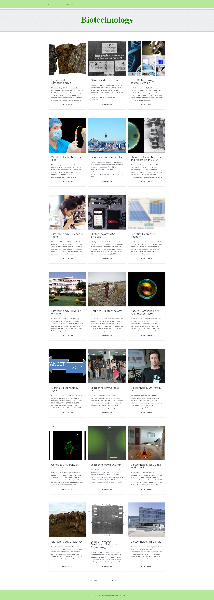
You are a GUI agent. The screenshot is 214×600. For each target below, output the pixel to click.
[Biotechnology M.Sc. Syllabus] (107, 229)
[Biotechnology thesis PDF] (67, 537)
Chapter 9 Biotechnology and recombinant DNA (146, 158)
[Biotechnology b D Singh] (107, 460)
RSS (116, 595)
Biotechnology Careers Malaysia (105, 389)
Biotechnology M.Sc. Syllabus (103, 235)
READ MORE (67, 105)
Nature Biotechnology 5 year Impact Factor (145, 312)
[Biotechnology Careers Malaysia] (107, 383)
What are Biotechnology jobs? (66, 158)
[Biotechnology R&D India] (146, 537)
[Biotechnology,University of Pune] (67, 306)
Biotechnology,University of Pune (66, 312)
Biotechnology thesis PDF (67, 541)
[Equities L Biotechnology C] (107, 306)
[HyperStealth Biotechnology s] (67, 75)
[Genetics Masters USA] (107, 75)
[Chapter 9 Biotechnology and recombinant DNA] (146, 152)
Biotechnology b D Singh (106, 464)
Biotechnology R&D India (146, 541)
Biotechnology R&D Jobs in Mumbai (146, 466)
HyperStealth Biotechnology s (61, 81)
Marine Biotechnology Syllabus (64, 389)
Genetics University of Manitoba (64, 466)
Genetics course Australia (106, 157)
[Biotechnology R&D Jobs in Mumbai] (146, 460)
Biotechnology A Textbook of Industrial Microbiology (104, 544)
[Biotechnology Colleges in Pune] (67, 229)
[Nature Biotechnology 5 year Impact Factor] (146, 306)
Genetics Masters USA (104, 80)
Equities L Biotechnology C (106, 312)
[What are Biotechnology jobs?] (67, 152)
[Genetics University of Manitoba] (67, 460)
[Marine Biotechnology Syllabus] (67, 383)
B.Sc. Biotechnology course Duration (143, 81)
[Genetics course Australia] (107, 152)
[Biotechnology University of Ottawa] (146, 383)
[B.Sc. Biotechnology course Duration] (146, 75)
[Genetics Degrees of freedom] (146, 229)
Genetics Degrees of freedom (143, 235)
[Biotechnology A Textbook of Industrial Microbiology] (107, 537)
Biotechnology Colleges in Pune (67, 235)
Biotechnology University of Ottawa (146, 389)
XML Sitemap (123, 595)
